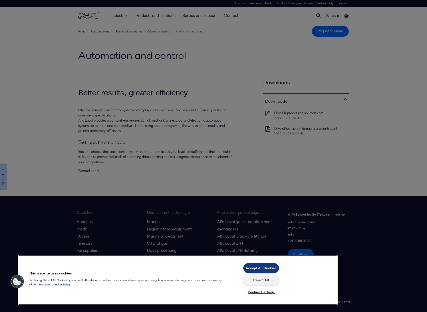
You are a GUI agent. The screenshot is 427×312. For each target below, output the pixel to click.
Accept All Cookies (261, 268)
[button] (17, 281)
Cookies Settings (261, 292)
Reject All (261, 280)
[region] (178, 280)
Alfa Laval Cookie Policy (54, 284)
